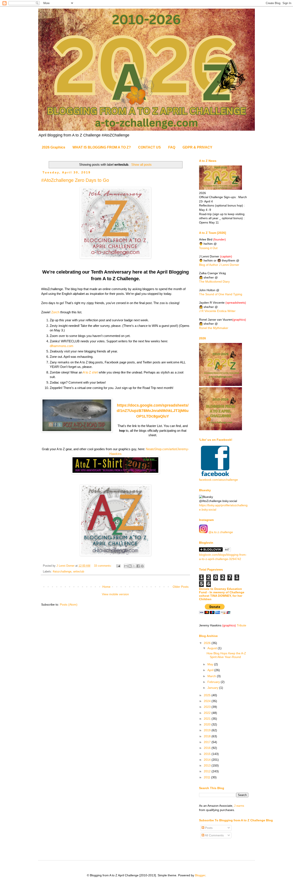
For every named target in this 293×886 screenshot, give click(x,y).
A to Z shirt (90, 372)
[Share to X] (134, 566)
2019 (207, 730)
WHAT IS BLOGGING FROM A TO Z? (101, 147)
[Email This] (126, 566)
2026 (207, 643)
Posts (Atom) (68, 604)
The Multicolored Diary (214, 281)
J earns (239, 805)
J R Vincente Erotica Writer (217, 311)
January (213, 687)
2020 (207, 724)
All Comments (214, 835)
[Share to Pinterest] (142, 566)
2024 (207, 701)
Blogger (200, 875)
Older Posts (181, 586)
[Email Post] (118, 565)
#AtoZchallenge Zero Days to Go (75, 180)
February (214, 682)
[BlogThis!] (130, 566)
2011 (207, 777)
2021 (207, 718)
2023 (207, 706)
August (212, 648)
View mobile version (115, 594)
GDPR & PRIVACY (197, 147)
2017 (207, 742)
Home (106, 586)
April (210, 670)
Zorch (55, 312)
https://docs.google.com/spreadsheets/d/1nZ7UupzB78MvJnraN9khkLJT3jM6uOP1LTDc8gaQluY (153, 410)
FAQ (171, 147)
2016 (207, 748)
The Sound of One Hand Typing (220, 294)
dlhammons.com (61, 346)
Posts (208, 827)
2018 (207, 736)
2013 (207, 765)
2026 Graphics (53, 147)
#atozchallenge (62, 571)
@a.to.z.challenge (220, 532)
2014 (207, 759)
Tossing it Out (208, 248)
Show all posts (141, 164)
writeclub (78, 571)
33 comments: (103, 565)
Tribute (241, 625)
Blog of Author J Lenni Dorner (219, 264)
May (210, 664)
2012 (207, 771)
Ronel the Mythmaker (213, 328)
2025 (207, 695)
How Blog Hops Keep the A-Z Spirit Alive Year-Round (226, 655)
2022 (207, 713)
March (212, 676)
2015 (207, 754)
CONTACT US (149, 147)
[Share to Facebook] (138, 566)
